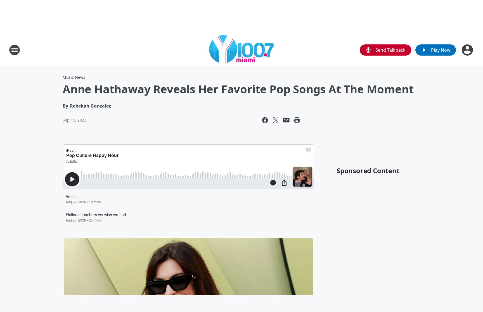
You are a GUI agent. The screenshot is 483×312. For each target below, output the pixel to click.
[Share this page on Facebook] (265, 120)
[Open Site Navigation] (14, 50)
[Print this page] (297, 120)
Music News (74, 77)
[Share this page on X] (276, 120)
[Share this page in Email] (286, 120)
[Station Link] (241, 50)
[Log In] (468, 50)
